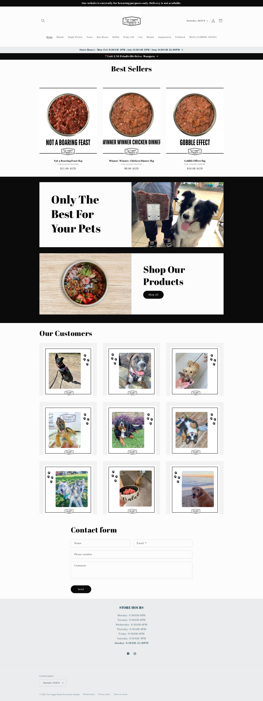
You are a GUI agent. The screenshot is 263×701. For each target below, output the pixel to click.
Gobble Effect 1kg (194, 160)
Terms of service (121, 694)
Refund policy (89, 694)
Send (81, 589)
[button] (43, 20)
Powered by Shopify (71, 694)
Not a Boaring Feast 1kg (68, 160)
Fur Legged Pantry (54, 694)
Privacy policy (104, 694)
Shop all (153, 294)
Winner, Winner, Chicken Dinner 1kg (131, 160)
